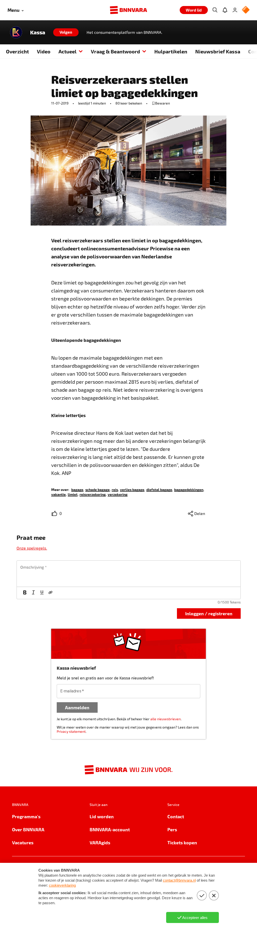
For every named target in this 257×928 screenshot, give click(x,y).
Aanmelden (77, 707)
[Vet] (25, 593)
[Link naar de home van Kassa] (16, 32)
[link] (77, 489)
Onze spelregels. (32, 548)
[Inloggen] (235, 10)
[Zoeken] (215, 10)
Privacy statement (71, 731)
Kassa (37, 32)
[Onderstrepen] (42, 593)
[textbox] (128, 574)
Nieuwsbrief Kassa (217, 51)
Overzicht (17, 51)
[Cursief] (33, 593)
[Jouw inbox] (225, 10)
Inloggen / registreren (208, 613)
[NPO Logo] (245, 10)
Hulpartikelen (170, 51)
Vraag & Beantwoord (115, 51)
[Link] (50, 593)
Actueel (67, 51)
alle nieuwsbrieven (165, 719)
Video (43, 51)
